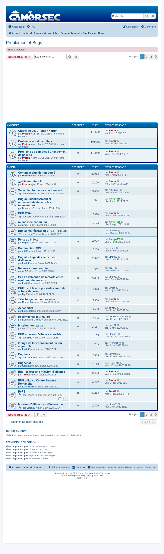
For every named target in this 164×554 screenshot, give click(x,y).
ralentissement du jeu (32, 222)
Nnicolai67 (32, 193)
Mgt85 (25, 294)
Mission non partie (30, 325)
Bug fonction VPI (29, 248)
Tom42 (112, 307)
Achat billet (25, 308)
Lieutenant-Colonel (31, 319)
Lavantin (31, 357)
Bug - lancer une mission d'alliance (41, 371)
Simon (112, 248)
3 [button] (151, 57)
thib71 (25, 251)
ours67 (25, 328)
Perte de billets (28, 239)
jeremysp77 (115, 342)
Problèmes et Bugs (24, 42)
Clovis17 (31, 395)
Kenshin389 (28, 386)
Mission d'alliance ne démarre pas (40, 404)
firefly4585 (114, 198)
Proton (26, 133)
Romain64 (27, 302)
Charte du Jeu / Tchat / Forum (37, 130)
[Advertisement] (82, 91)
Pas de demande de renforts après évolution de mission (40, 278)
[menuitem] (31, 26)
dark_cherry (33, 216)
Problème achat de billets (35, 141)
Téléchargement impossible (36, 299)
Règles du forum (16, 49)
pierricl (25, 225)
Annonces (23, 136)
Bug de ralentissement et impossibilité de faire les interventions (34, 202)
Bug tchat (24, 363)
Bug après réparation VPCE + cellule (42, 230)
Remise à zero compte (33, 268)
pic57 (25, 271)
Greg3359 (27, 366)
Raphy (25, 242)
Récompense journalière (34, 316)
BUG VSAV (25, 213)
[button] (156, 56)
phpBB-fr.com (78, 475)
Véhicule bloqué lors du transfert (40, 190)
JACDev (100, 475)
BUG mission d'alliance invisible (39, 334)
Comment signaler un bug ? (36, 172)
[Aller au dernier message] (118, 130)
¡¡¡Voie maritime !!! (30, 181)
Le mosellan (28, 311)
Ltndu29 (31, 234)
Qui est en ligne (16, 431)
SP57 (29, 337)
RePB (21, 391)
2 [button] (146, 57)
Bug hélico (25, 354)
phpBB (72, 473)
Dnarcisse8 (28, 208)
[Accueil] (34, 14)
